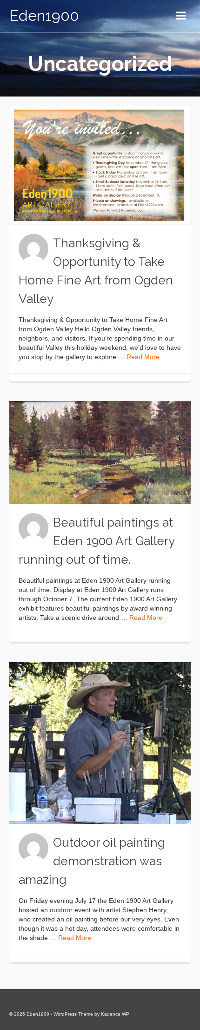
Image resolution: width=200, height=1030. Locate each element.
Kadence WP (115, 1014)
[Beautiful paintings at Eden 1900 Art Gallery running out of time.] (100, 452)
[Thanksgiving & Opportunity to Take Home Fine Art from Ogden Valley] (100, 165)
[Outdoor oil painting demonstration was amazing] (100, 743)
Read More (143, 356)
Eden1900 (44, 15)
